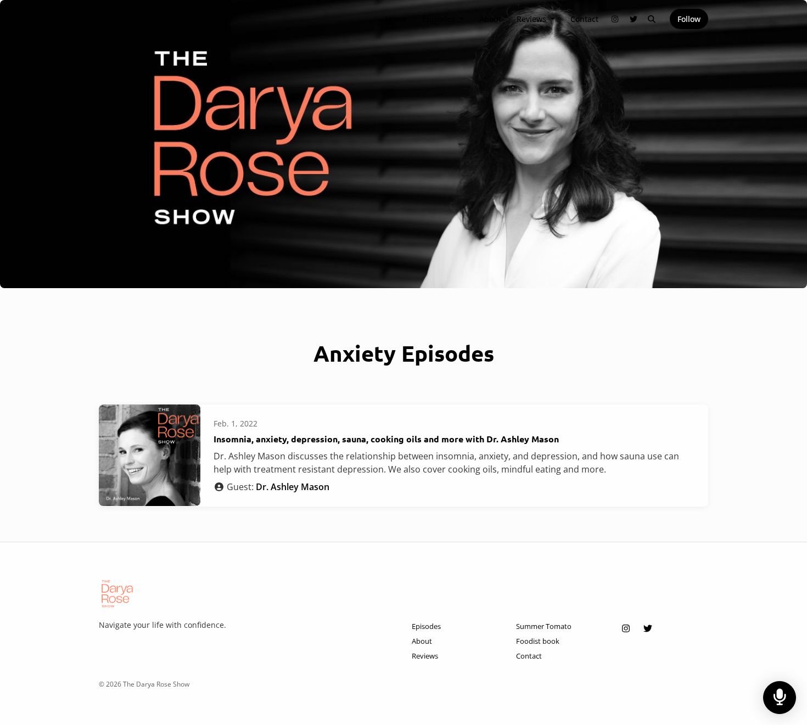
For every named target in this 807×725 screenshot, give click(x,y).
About (490, 19)
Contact (584, 19)
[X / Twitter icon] (647, 628)
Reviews (532, 19)
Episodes (439, 19)
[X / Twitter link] (633, 19)
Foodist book (537, 641)
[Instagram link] (615, 19)
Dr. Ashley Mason (292, 487)
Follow (688, 19)
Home (396, 19)
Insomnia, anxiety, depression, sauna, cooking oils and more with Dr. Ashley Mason (386, 439)
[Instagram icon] (625, 628)
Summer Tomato (543, 626)
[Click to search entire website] (652, 19)
